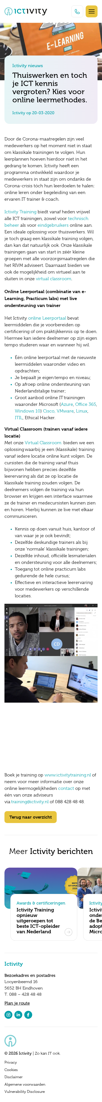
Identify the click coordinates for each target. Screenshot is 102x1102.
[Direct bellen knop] (77, 11)
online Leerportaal (47, 318)
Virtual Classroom (43, 442)
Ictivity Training (20, 211)
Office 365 (85, 404)
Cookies (11, 1070)
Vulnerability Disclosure (24, 1091)
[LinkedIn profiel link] (18, 1015)
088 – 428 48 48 (25, 994)
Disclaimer (13, 1077)
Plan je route (17, 1003)
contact (66, 788)
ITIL (19, 417)
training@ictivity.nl (30, 801)
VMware (65, 411)
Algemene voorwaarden (24, 1084)
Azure (67, 404)
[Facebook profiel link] (28, 1015)
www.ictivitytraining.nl (68, 774)
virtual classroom (53, 278)
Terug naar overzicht (30, 817)
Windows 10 (27, 411)
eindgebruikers (53, 225)
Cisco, (49, 411)
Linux (81, 411)
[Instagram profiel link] (8, 1015)
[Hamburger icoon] (92, 11)
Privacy (10, 1062)
